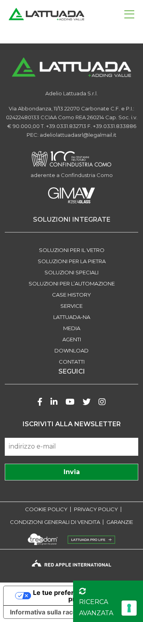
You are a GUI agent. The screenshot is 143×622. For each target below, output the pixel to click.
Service (71, 306)
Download (71, 350)
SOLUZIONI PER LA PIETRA (72, 261)
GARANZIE (119, 522)
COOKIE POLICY (46, 509)
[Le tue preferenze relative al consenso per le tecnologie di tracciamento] (129, 608)
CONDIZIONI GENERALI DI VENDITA (55, 522)
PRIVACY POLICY (96, 509)
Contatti (72, 361)
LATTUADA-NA (71, 317)
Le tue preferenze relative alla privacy (79, 596)
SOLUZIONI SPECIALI (71, 272)
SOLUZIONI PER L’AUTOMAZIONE (72, 283)
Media (71, 328)
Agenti (71, 339)
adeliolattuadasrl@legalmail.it (78, 135)
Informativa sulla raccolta (49, 612)
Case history (71, 294)
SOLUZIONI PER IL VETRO (71, 250)
